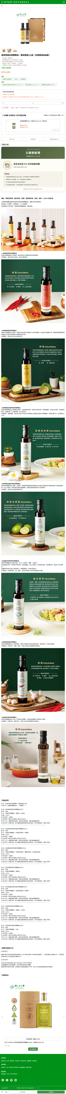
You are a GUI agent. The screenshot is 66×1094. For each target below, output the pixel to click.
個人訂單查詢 (10, 1067)
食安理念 (17, 1061)
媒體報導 (29, 1061)
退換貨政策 (28, 1067)
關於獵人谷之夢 (5, 1061)
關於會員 (16, 1067)
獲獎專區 (12, 1061)
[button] (64, 1017)
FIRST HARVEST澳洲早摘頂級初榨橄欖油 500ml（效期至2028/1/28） (24, 1042)
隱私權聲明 (22, 1067)
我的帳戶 (3, 1067)
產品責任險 (23, 1061)
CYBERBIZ (37, 1088)
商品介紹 (11, 139)
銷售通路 (34, 1061)
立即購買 (51, 1092)
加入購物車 (22, 1092)
